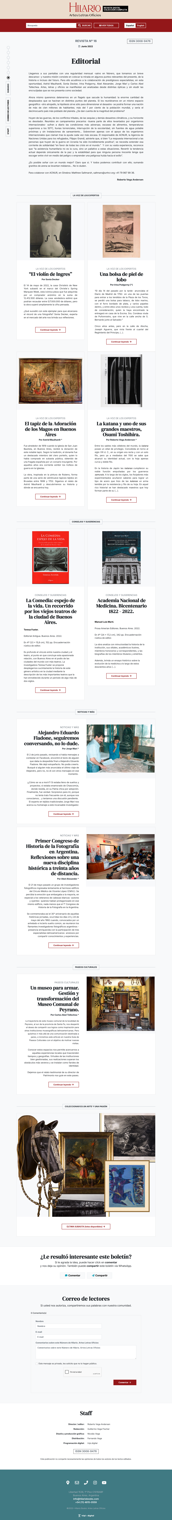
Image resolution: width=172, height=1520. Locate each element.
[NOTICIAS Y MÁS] (8, 67)
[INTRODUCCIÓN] (8, 47)
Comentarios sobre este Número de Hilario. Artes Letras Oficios (67, 1342)
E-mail (39, 1332)
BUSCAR (86, 25)
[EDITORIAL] (8, 52)
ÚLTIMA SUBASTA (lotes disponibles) (85, 1226)
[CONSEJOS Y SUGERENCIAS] (8, 62)
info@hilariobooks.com (86, 1499)
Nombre (40, 1321)
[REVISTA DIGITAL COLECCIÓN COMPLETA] (86, 9)
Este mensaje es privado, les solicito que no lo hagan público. (68, 1363)
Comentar (74, 1275)
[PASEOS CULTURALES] (8, 72)
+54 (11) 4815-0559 (86, 1502)
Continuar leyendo (49, 330)
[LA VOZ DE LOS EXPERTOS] (8, 57)
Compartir (101, 1275)
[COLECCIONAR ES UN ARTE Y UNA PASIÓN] (8, 77)
